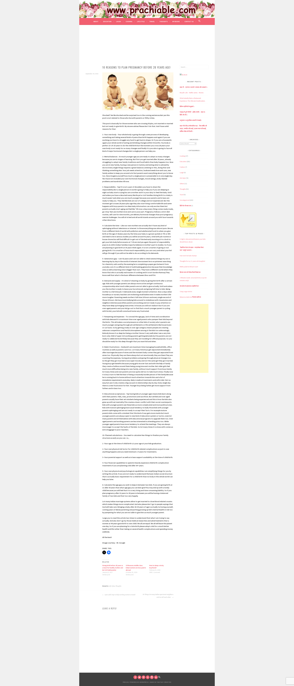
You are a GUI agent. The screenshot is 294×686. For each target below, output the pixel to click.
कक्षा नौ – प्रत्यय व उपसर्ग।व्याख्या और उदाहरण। (194, 87)
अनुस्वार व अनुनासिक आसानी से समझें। (191, 120)
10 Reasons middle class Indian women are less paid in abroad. (136, 567)
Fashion (182, 167)
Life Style (141, 21)
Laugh (118, 21)
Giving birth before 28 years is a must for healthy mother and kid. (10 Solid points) (112, 567)
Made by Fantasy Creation (160, 682)
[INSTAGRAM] (152, 677)
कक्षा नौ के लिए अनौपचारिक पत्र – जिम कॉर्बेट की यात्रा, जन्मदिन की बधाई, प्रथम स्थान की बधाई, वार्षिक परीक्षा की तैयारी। (193, 128)
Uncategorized (184, 200)
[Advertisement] (147, 48)
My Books (176, 21)
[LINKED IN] (156, 677)
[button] (199, 21)
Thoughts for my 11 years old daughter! (192, 261)
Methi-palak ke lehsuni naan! (189, 267)
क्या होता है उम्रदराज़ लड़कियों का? (189, 286)
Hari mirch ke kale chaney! (188, 256)
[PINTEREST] (143, 677)
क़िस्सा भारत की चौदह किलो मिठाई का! (190, 272)
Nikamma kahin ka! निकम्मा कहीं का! (190, 297)
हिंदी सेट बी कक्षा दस (185, 206)
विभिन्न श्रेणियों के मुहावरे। (187, 106)
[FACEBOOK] (135, 677)
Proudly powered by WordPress (135, 682)
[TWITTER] (139, 677)
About (95, 21)
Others (182, 184)
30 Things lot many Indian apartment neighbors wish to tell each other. (158, 596)
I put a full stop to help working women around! (120, 595)
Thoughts (163, 21)
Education (107, 21)
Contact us (189, 21)
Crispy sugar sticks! (186, 291)
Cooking (129, 21)
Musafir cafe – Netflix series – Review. (192, 93)
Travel (152, 21)
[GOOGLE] (148, 677)
